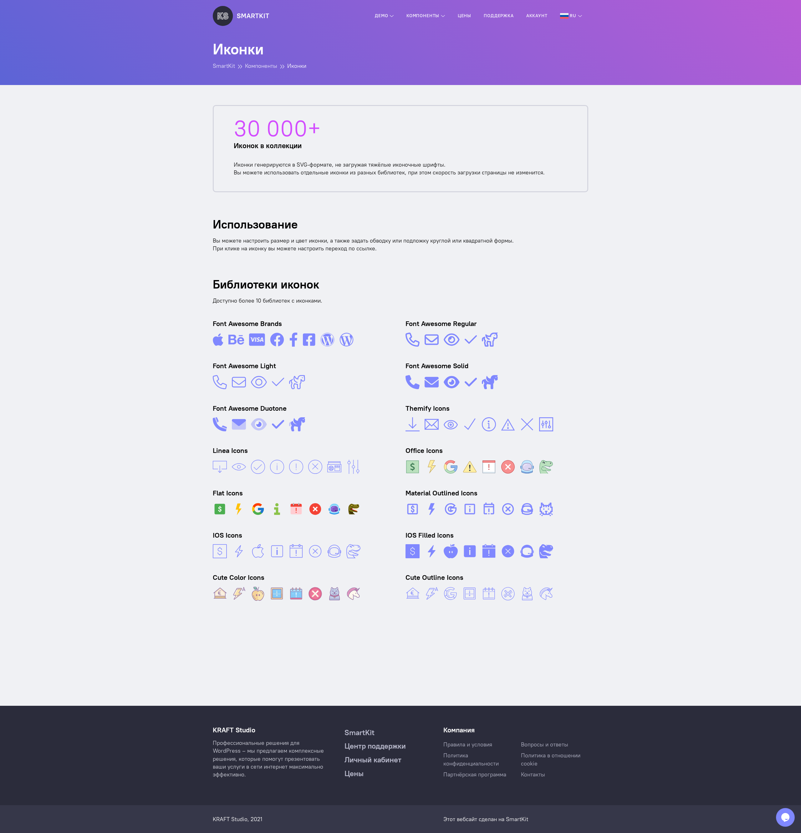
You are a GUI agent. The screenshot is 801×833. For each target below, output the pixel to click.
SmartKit (517, 819)
